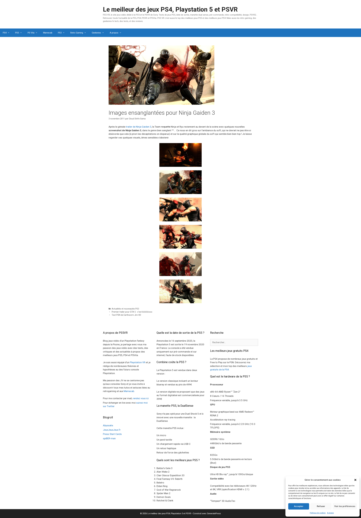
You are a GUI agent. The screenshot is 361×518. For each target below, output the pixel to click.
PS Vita (31, 32)
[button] (355, 479)
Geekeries (96, 32)
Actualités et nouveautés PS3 (125, 309)
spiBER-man (109, 438)
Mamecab (47, 32)
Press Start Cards (112, 434)
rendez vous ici (141, 398)
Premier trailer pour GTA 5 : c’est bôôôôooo (132, 312)
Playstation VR (137, 362)
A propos (330, 513)
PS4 (4, 32)
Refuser (321, 506)
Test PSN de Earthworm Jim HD (126, 315)
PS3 (60, 32)
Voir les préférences (344, 506)
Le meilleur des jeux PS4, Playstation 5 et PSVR (170, 9)
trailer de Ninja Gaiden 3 (138, 126)
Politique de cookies (318, 513)
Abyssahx (108, 425)
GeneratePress (214, 513)
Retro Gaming (76, 32)
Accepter (298, 506)
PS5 (17, 32)
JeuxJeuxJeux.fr (112, 429)
